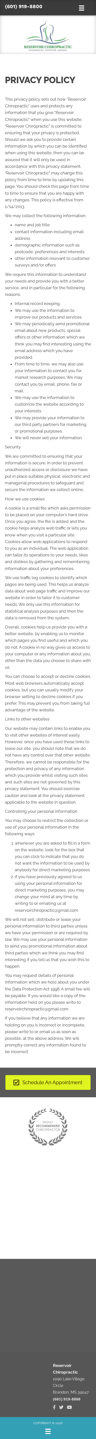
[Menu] (48, 1431)
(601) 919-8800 (23, 6)
